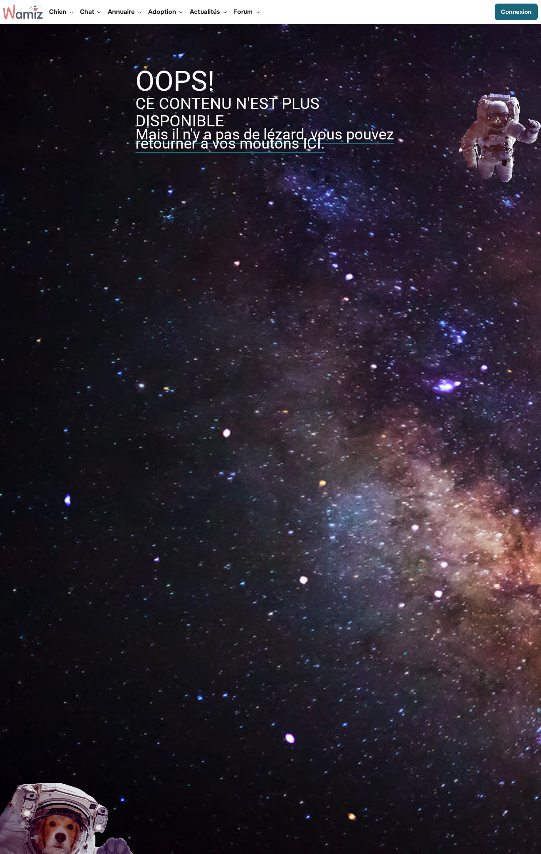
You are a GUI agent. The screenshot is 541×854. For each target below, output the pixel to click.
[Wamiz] (23, 12)
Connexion (516, 12)
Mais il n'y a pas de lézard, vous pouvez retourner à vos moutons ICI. (264, 139)
